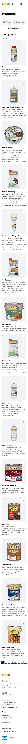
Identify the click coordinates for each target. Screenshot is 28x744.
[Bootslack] (14, 516)
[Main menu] (25, 4)
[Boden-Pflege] (14, 396)
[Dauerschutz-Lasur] (14, 639)
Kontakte (4, 692)
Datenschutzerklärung (8, 702)
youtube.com (5, 720)
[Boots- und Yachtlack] (14, 477)
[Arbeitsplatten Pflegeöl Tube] (14, 230)
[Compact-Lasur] (14, 557)
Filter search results (15, 28)
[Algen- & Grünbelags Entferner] (14, 99)
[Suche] (21, 4)
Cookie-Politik (6, 700)
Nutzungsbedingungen (8, 705)
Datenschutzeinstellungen (9, 731)
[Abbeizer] (14, 59)
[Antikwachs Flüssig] (14, 186)
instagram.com (6, 717)
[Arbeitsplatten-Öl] (14, 274)
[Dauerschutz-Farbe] (14, 598)
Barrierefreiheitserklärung (9, 707)
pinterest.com (6, 722)
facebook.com (6, 715)
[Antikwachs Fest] (14, 141)
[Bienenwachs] (14, 354)
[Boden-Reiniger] (14, 437)
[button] (17, 4)
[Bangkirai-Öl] (14, 314)
